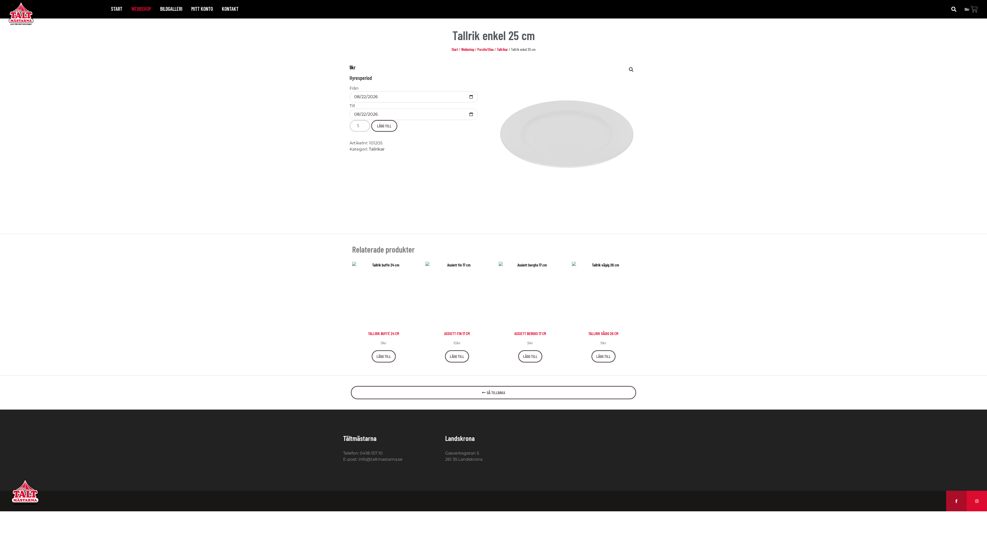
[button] (953, 9)
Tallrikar (502, 49)
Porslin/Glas (485, 49)
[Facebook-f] (956, 501)
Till (352, 106)
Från (354, 88)
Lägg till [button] (384, 356)
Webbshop (141, 8)
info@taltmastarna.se (381, 459)
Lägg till (384, 125)
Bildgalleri (171, 8)
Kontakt (230, 8)
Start (116, 8)
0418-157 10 (371, 453)
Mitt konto (202, 8)
